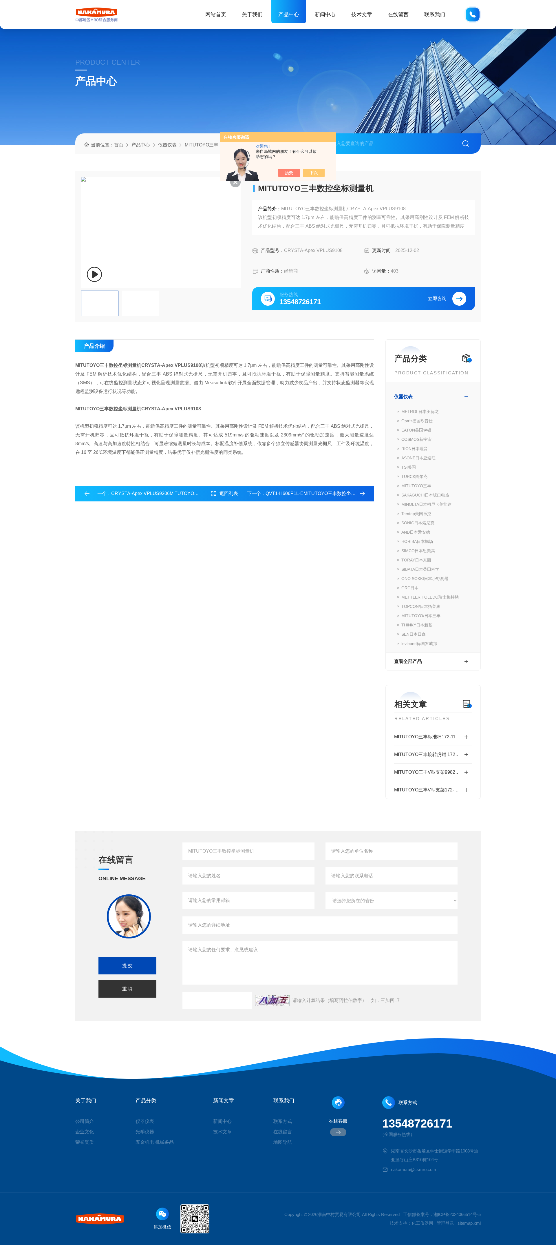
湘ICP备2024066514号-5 (457, 1214)
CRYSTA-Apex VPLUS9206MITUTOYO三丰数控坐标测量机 (173, 493)
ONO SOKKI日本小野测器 (424, 578)
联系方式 (282, 1121)
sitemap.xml (469, 1223)
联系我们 (434, 14)
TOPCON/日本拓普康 (420, 606)
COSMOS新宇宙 (416, 439)
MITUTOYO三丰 (201, 144)
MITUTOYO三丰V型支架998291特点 (432, 772)
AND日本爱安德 (415, 532)
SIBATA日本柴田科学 (420, 569)
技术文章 (361, 14)
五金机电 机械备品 (155, 1142)
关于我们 (252, 14)
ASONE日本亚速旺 (418, 458)
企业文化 (84, 1131)
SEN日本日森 (413, 634)
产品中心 (288, 14)
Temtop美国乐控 (416, 513)
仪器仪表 (167, 144)
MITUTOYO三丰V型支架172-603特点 (432, 789)
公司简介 (84, 1121)
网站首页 (215, 14)
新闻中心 (325, 14)
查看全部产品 (408, 661)
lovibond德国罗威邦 (419, 643)
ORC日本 (409, 588)
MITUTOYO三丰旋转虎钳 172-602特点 (433, 754)
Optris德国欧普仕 (417, 420)
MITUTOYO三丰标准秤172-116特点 (430, 736)
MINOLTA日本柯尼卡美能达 (426, 504)
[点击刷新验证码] (272, 1000)
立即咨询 (437, 298)
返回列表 (229, 493)
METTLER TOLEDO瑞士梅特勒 (430, 597)
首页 (118, 144)
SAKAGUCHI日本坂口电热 (425, 495)
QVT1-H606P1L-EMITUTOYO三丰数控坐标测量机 (318, 493)
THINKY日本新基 (416, 625)
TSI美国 (408, 467)
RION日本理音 (414, 448)
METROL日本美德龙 (420, 411)
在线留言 (398, 14)
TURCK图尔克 (414, 476)
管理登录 (445, 1223)
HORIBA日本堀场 (417, 541)
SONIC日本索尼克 (417, 523)
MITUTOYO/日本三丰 (420, 615)
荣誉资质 (84, 1142)
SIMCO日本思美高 (418, 550)
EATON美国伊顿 (416, 430)
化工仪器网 (422, 1223)
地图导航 (282, 1142)
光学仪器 (145, 1131)
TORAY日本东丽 (416, 560)
